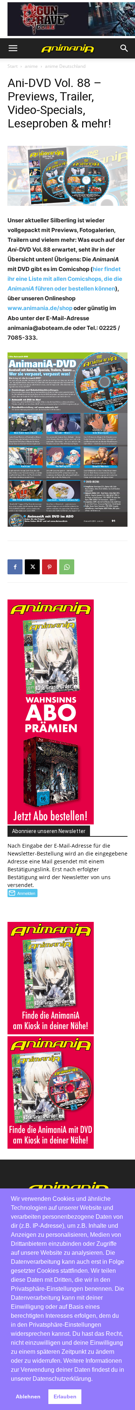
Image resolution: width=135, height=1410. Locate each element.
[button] (13, 48)
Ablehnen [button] (28, 1397)
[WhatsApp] (66, 566)
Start (13, 66)
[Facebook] (15, 566)
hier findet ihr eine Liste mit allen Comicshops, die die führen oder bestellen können (65, 278)
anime (31, 66)
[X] (32, 566)
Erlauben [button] (65, 1397)
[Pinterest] (49, 566)
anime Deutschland (65, 66)
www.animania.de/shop (40, 308)
